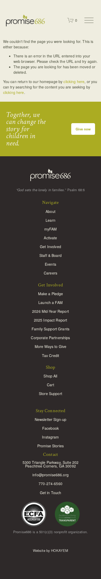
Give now (83, 129)
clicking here (73, 81)
